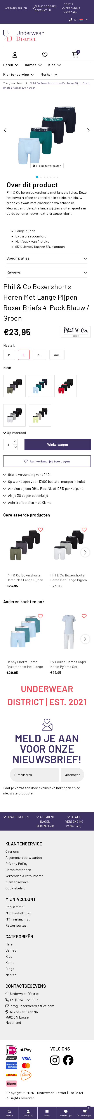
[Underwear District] (23, 35)
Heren (9, 944)
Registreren (14, 907)
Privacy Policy (16, 863)
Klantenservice (17, 882)
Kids (8, 956)
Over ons (12, 851)
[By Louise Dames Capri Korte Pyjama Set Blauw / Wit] (68, 632)
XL (39, 355)
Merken (11, 975)
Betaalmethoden (18, 870)
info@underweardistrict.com (32, 1006)
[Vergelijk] (71, 20)
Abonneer (72, 775)
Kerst (9, 962)
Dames (10, 950)
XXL (57, 355)
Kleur (7, 367)
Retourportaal (16, 925)
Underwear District (24, 993)
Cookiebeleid (15, 888)
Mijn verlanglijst (17, 919)
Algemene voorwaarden (23, 857)
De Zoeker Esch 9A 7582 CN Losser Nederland (21, 1017)
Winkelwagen (57, 444)
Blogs (9, 968)
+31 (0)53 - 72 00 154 (25, 1000)
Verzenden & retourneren (24, 876)
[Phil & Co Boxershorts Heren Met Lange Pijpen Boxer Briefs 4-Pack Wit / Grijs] (68, 545)
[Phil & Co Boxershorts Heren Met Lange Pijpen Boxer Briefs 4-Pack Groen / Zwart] (25, 545)
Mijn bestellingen (18, 913)
